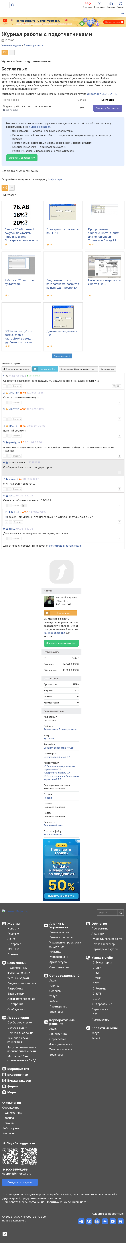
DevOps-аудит (17, 1027)
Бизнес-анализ (59, 932)
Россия (48, 797)
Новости (13, 928)
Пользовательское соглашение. (23, 1202)
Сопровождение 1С (64, 975)
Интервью (14, 944)
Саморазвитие (59, 967)
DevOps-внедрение (20, 1033)
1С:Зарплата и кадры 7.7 (57, 772)
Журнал (13, 923)
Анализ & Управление (58, 925)
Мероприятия (18, 1069)
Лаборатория (18, 1017)
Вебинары (56, 1011)
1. (4, 376)
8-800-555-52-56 (15, 1169)
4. (4, 425)
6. (4, 462)
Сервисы (55, 991)
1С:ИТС (54, 985)
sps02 (12, 495)
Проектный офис (104, 1028)
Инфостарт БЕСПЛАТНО (102, 93)
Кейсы (53, 1001)
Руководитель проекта (106, 938)
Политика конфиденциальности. (67, 1202)
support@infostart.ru (16, 1173)
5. (4, 442)
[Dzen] (105, 1221)
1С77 (94, 1014)
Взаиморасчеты (68, 729)
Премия (12, 954)
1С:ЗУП (96, 993)
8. (4, 495)
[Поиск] (13, 5)
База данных (15, 993)
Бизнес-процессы (61, 937)
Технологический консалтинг (18, 1040)
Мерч (11, 1092)
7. (4, 479)
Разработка (15, 988)
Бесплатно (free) (53, 834)
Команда (55, 951)
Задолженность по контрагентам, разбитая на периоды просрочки (62, 284)
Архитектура (58, 962)
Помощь (8, 1123)
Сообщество (16, 1009)
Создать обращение (20, 1182)
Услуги (53, 996)
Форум (12, 1086)
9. (4, 528)
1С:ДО (95, 998)
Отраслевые (57, 1039)
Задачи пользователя (22, 983)
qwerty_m (14, 442)
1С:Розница (98, 988)
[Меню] (5, 5)
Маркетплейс (102, 957)
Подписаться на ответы (18, 369)
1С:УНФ (96, 978)
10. (6, 512)
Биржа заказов (19, 1080)
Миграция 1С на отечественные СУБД (22, 1058)
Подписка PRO (17, 967)
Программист (100, 928)
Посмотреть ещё (62, 356)
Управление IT (58, 956)
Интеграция (15, 1004)
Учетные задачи (18, 978)
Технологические (60, 1049)
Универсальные (101, 1004)
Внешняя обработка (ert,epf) (59, 747)
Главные (13, 933)
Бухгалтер (49, 738)
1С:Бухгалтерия (101, 962)
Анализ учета (51, 729)
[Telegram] (81, 1221)
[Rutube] (120, 1221)
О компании (11, 1103)
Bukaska (16, 512)
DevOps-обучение (19, 1022)
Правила (8, 1117)
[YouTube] (113, 1221)
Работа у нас (11, 1128)
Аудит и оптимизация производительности (21, 1049)
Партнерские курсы (104, 949)
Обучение (99, 923)
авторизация (73, 545)
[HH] (97, 1221)
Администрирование (21, 998)
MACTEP (13, 392)
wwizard (13, 479)
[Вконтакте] (89, 1221)
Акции (53, 980)
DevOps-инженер (103, 944)
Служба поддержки (21, 1143)
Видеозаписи (17, 1075)
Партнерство (58, 1006)
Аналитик (97, 933)
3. (4, 409)
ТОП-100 (13, 949)
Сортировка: (78, 369)
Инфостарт (55, 179)
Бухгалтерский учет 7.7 (57, 756)
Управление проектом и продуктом (65, 944)
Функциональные (18, 973)
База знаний (16, 963)
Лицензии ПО (58, 1033)
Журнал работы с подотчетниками (47, 34)
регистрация (57, 545)
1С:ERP (96, 967)
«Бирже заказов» (39, 126)
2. (4, 392)
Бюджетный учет (53, 825)
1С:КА (95, 973)
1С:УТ (95, 983)
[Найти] (121, 912)
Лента (11, 938)
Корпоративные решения (62, 1022)
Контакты (8, 1133)
